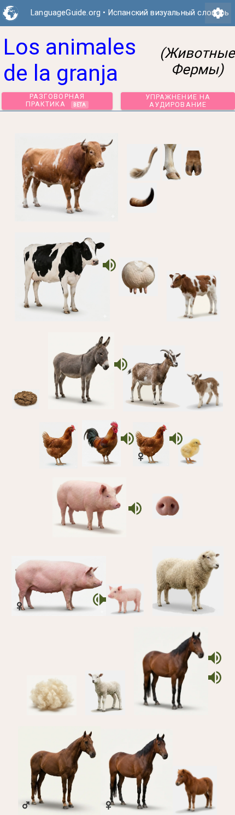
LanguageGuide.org (66, 12)
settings (218, 13)
